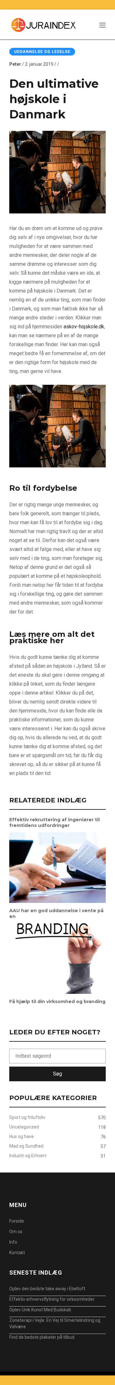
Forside (16, 1221)
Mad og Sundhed (26, 1146)
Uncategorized (24, 1126)
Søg (57, 1074)
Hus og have (21, 1136)
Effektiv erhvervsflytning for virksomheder (52, 1299)
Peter (15, 64)
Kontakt (17, 1252)
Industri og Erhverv (28, 1155)
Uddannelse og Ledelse (42, 51)
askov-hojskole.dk (84, 327)
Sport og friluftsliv (27, 1117)
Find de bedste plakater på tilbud (41, 1337)
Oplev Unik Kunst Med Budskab (40, 1309)
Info (13, 1242)
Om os (15, 1231)
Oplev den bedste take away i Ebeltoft (47, 1288)
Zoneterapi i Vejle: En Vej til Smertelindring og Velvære (54, 1323)
